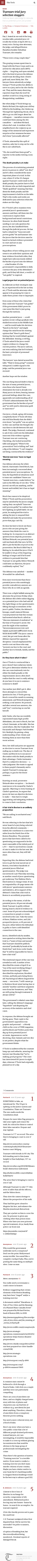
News (5, 9)
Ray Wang (8, 26)
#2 (19, 1279)
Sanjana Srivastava (21, 26)
